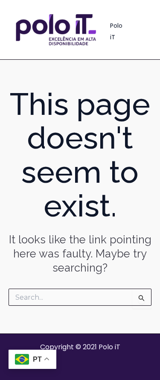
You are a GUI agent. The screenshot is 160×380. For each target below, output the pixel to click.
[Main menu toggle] (142, 29)
